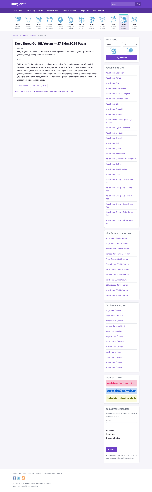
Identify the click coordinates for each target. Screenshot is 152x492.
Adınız (108, 420)
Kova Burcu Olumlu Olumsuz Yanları (121, 159)
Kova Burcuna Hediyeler (116, 88)
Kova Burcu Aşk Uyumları (116, 169)
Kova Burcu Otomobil (114, 109)
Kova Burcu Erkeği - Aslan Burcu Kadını (119, 189)
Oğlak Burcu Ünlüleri (114, 357)
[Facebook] (14, 478)
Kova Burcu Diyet (113, 174)
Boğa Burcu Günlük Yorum (117, 243)
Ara (138, 4)
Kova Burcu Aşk (112, 83)
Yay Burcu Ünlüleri (113, 352)
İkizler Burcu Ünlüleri (115, 321)
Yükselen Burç (52, 11)
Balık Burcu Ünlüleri (114, 367)
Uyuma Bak (121, 57)
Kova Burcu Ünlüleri (114, 362)
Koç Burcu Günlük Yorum (116, 238)
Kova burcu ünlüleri (23, 91)
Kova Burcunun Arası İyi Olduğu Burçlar (119, 121)
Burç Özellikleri (98, 11)
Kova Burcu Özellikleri (115, 73)
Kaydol (111, 449)
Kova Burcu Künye (113, 78)
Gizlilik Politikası (49, 474)
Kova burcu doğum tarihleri (60, 91)
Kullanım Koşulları (34, 474)
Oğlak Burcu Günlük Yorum (117, 285)
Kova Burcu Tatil (112, 143)
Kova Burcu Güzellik (114, 114)
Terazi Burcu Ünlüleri (115, 341)
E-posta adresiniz (113, 438)
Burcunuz (110, 430)
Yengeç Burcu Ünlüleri (115, 326)
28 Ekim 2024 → (39, 86)
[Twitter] (18, 478)
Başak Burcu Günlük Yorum (117, 264)
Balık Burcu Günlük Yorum (117, 295)
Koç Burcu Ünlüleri (113, 310)
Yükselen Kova (40, 91)
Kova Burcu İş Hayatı (114, 133)
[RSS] (23, 478)
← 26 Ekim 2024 (23, 86)
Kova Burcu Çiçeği (113, 148)
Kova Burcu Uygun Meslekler (118, 128)
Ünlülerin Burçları (69, 11)
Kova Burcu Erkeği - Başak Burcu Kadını (119, 205)
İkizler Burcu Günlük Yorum (117, 248)
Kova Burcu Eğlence (114, 104)
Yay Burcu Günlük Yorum (116, 280)
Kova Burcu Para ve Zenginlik (118, 93)
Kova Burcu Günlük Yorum (117, 290)
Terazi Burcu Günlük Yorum (117, 269)
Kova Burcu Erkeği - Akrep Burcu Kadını (119, 181)
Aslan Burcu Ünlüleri (114, 331)
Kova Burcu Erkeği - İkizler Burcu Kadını (119, 221)
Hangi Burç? (84, 11)
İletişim (59, 474)
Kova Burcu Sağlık (113, 164)
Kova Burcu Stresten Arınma (117, 99)
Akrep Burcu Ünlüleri (114, 347)
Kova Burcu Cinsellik (114, 138)
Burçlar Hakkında (19, 474)
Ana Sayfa (18, 11)
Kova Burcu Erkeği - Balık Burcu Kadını (119, 197)
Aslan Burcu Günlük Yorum (117, 259)
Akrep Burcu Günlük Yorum (117, 274)
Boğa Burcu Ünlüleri (114, 316)
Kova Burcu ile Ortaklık (115, 154)
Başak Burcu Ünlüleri (114, 336)
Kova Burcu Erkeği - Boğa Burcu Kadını (119, 213)
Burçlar (19, 4)
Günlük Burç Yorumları (34, 11)
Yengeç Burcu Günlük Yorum (118, 254)
